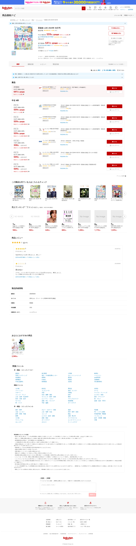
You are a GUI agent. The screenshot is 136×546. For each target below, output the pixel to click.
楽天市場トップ (14, 20)
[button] (95, 8)
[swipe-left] (11, 193)
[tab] (18, 64)
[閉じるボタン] (125, 23)
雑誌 (33, 20)
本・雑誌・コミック (25, 20)
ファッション (39, 20)
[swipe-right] (124, 193)
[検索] (83, 8)
